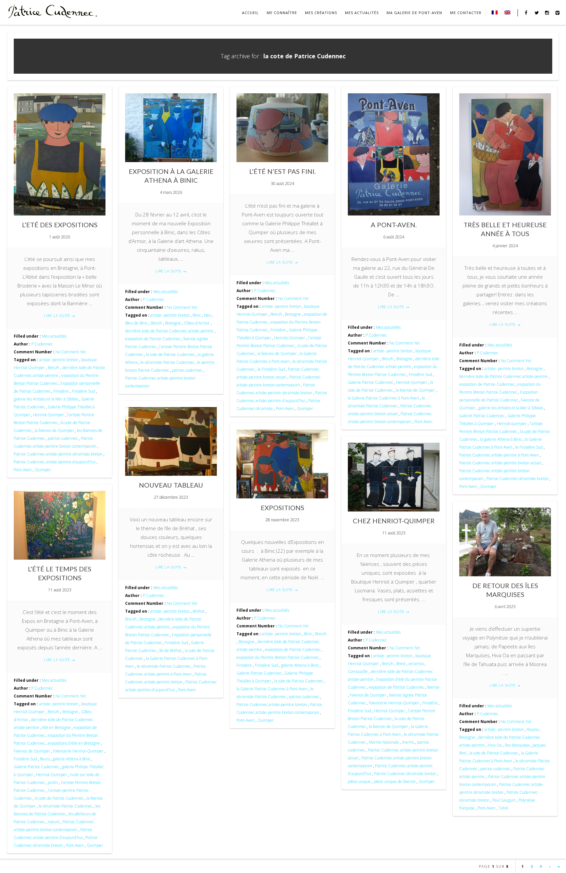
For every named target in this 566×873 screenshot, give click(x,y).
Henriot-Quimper (48, 415)
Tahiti (503, 808)
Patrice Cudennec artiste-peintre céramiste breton (58, 454)
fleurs (45, 759)
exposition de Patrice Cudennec (152, 339)
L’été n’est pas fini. (282, 171)
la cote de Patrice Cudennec (170, 354)
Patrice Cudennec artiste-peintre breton (271, 704)
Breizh (53, 367)
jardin (53, 782)
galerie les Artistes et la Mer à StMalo (46, 399)
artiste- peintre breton (58, 359)
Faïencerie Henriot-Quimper (394, 703)
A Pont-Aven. (394, 225)
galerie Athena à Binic (300, 665)
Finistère (61, 391)
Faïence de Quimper (368, 695)
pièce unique (359, 781)
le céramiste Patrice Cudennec (167, 362)
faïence (433, 687)
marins (408, 742)
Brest (401, 663)
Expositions (282, 507)
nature (54, 822)
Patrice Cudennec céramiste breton (517, 478)
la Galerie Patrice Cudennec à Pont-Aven (383, 398)
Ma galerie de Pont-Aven (414, 12)
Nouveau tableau (171, 485)
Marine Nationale (384, 742)
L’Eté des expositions (60, 225)
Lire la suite (59, 315)
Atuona (533, 729)
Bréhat (198, 611)
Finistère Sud (83, 391)
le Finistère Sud (271, 369)
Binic (197, 315)
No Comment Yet (70, 352)
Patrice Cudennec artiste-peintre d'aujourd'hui (55, 462)
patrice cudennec (63, 438)
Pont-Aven (23, 470)
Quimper (43, 470)
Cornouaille (358, 671)
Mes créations (321, 12)
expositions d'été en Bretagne (74, 743)
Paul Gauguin (504, 800)
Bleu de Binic (136, 323)
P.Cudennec (42, 344)
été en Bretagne (56, 727)
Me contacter (465, 12)
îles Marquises (517, 745)
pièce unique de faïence (395, 781)
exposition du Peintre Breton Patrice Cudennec (277, 657)
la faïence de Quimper (54, 430)
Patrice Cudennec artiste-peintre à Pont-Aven (499, 455)
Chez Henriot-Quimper (394, 521)
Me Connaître (282, 12)
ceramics (416, 663)
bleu (208, 315)
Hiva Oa (495, 745)
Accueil (250, 12)
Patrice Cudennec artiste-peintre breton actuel (500, 463)
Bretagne (173, 323)
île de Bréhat (170, 650)
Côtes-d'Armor (197, 323)
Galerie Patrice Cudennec (370, 382)
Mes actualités (362, 12)
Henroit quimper (512, 423)
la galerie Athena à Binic (501, 439)
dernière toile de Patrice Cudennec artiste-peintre (169, 331)
